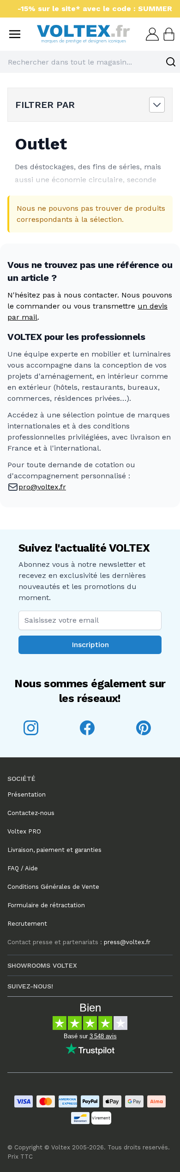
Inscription (90, 644)
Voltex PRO (24, 831)
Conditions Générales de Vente (53, 886)
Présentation (26, 794)
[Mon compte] (151, 34)
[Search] (171, 62)
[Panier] (168, 34)
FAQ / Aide (22, 868)
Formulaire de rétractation (46, 905)
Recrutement (27, 923)
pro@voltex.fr (42, 486)
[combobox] (90, 62)
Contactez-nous (30, 812)
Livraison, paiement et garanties (54, 849)
